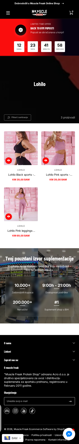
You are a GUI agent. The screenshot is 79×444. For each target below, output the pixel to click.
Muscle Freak (21, 429)
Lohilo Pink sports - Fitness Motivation (58, 174)
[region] (39, 3)
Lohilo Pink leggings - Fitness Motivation (20, 230)
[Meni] (8, 13)
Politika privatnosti (41, 435)
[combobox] (12, 438)
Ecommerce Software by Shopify (47, 429)
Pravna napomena (35, 439)
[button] (71, 12)
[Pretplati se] (70, 401)
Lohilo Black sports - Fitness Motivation (21, 174)
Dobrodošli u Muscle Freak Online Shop (37, 3)
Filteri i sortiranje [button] (20, 117)
